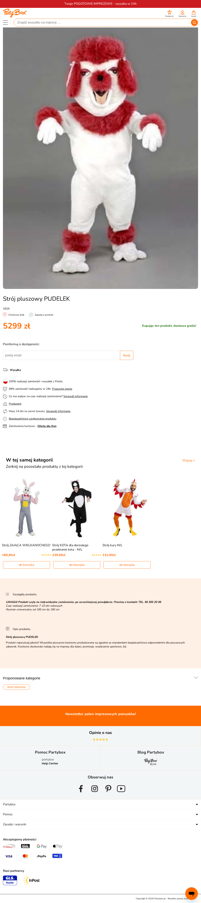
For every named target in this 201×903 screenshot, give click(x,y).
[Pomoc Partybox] (50, 764)
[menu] (5, 22)
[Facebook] (81, 793)
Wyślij (126, 355)
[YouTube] (121, 793)
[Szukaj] (194, 22)
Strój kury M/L (112, 545)
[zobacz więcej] (195, 677)
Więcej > (188, 460)
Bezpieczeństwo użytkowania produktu (32, 419)
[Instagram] (94, 793)
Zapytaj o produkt (44, 314)
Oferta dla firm (46, 426)
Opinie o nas (100, 732)
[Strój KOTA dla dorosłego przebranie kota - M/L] (76, 508)
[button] (169, 14)
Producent (15, 404)
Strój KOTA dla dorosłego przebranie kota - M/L (70, 547)
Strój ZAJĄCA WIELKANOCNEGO (26, 545)
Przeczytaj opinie (62, 389)
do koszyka (26, 565)
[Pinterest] (108, 793)
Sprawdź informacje (75, 396)
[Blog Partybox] (151, 764)
